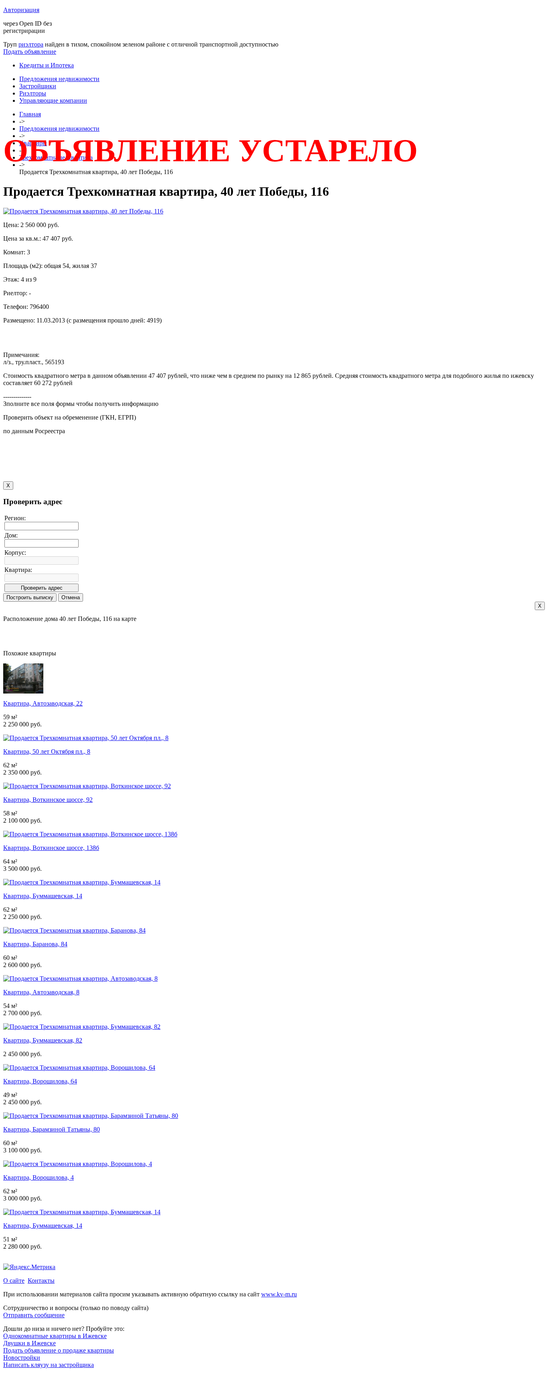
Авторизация (21, 9)
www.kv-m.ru (279, 1294)
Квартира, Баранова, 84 (35, 944)
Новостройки (21, 1357)
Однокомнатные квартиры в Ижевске (55, 1335)
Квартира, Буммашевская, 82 (42, 1040)
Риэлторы (32, 93)
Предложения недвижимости (59, 78)
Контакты (41, 1280)
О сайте (13, 1280)
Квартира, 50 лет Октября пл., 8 (46, 751)
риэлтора (30, 44)
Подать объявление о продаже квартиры (58, 1350)
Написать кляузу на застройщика (48, 1364)
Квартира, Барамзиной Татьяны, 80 (51, 1129)
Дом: (11, 535)
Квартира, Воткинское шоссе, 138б (51, 847)
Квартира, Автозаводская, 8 (41, 992)
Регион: (15, 518)
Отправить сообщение (34, 1315)
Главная (30, 114)
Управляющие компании (53, 100)
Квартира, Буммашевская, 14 (42, 895)
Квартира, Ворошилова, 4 (38, 1177)
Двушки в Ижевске (29, 1343)
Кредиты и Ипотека (46, 65)
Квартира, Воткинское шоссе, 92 (48, 799)
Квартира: (18, 569)
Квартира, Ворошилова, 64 (40, 1081)
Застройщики (37, 86)
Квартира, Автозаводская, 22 (43, 703)
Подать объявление (29, 51)
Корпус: (15, 552)
